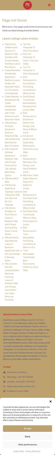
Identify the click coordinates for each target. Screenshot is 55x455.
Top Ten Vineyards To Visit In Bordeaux (30, 47)
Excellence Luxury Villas (18, 391)
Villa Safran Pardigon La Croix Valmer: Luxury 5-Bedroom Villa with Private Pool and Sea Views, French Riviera (11, 221)
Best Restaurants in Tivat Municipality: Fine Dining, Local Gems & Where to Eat (30, 237)
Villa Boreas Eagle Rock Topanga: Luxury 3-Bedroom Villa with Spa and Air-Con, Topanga (12, 195)
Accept (27, 428)
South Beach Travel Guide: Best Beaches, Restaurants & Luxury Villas (29, 103)
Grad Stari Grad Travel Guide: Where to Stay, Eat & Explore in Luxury (30, 218)
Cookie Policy (18, 451)
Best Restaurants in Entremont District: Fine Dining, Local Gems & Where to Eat (30, 123)
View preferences (27, 444)
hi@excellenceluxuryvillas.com (21, 386)
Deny (27, 436)
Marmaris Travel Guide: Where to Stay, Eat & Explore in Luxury (30, 182)
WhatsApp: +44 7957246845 (20, 377)
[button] (50, 401)
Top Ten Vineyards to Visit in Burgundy (30, 70)
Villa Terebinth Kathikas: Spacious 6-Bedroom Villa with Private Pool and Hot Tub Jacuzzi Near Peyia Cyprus (11, 162)
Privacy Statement (33, 451)
